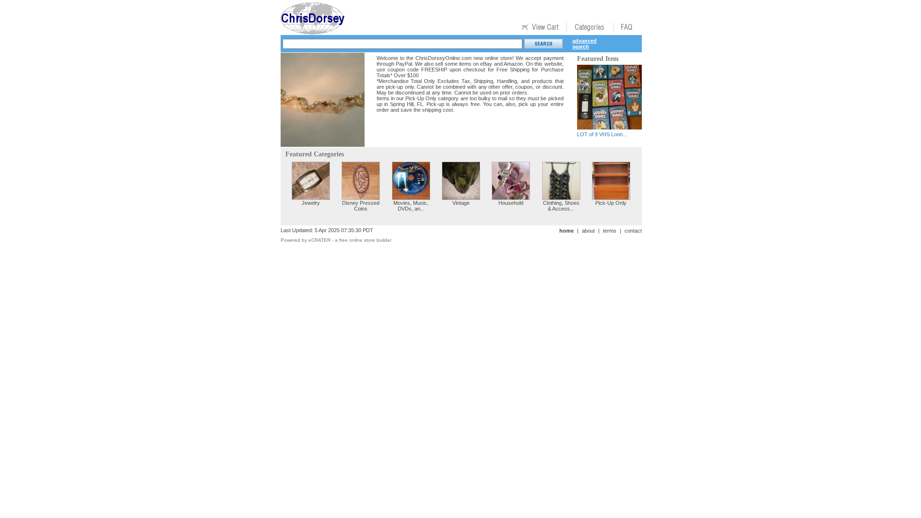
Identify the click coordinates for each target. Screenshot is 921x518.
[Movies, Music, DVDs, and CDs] (411, 197)
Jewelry (311, 203)
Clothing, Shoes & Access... (561, 206)
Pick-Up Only (610, 203)
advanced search (584, 43)
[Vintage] (461, 197)
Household (510, 203)
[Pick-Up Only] (611, 197)
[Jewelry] (311, 197)
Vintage (461, 203)
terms (609, 231)
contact (633, 231)
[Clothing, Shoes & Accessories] (561, 197)
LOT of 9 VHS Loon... (602, 134)
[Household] (511, 197)
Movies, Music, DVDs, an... (410, 206)
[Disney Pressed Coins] (361, 197)
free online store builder (365, 240)
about (588, 231)
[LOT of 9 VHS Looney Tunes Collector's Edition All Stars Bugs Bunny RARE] (609, 127)
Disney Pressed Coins (360, 206)
